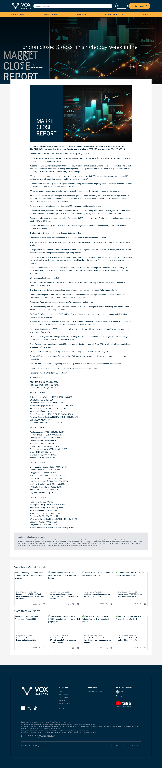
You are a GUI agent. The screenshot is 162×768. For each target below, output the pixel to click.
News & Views (50, 14)
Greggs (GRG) (36, 473)
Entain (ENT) (35, 452)
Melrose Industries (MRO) (40, 435)
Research (81, 14)
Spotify (121, 692)
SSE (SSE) (34, 420)
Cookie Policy (136, 746)
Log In (120, 6)
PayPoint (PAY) (36, 493)
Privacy (125, 746)
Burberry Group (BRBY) (40, 475)
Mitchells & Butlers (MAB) (40, 484)
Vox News (32, 65)
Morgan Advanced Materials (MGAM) (45, 527)
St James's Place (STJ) (40, 403)
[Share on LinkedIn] (139, 66)
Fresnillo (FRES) (37, 446)
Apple (121, 696)
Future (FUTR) (36, 502)
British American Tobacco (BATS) (44, 397)
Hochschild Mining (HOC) (40, 507)
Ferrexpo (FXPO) (37, 510)
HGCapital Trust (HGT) (39, 487)
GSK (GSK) (34, 400)
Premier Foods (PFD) (39, 470)
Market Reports (35, 67)
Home (60, 691)
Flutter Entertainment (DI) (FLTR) (44, 414)
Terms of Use (54, 722)
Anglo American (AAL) (39, 432)
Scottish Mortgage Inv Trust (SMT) (44, 405)
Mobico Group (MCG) (39, 513)
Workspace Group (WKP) (40, 505)
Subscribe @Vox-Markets (124, 706)
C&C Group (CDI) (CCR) (40, 478)
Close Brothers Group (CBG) (42, 467)
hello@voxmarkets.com (94, 691)
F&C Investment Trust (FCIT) (42, 408)
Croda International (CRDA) (41, 449)
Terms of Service (116, 746)
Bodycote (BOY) (36, 525)
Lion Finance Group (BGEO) (41, 481)
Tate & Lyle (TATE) (38, 490)
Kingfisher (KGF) (37, 443)
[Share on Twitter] (133, 66)
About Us (147, 14)
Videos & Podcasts (114, 14)
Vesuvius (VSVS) (37, 522)
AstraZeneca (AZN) (38, 411)
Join (137, 6)
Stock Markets (17, 14)
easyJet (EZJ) (35, 458)
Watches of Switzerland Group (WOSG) (46, 519)
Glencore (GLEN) (37, 440)
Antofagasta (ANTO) (38, 438)
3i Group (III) (35, 455)
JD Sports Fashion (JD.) (40, 423)
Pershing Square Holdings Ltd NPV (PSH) (47, 417)
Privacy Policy (66, 722)
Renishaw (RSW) (37, 516)
